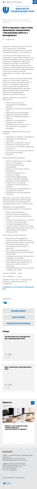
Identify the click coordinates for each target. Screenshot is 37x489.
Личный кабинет (18, 311)
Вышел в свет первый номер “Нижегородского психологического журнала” (16, 427)
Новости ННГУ (7, 406)
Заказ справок (18, 317)
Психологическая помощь (18, 323)
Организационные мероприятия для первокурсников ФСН (17, 338)
